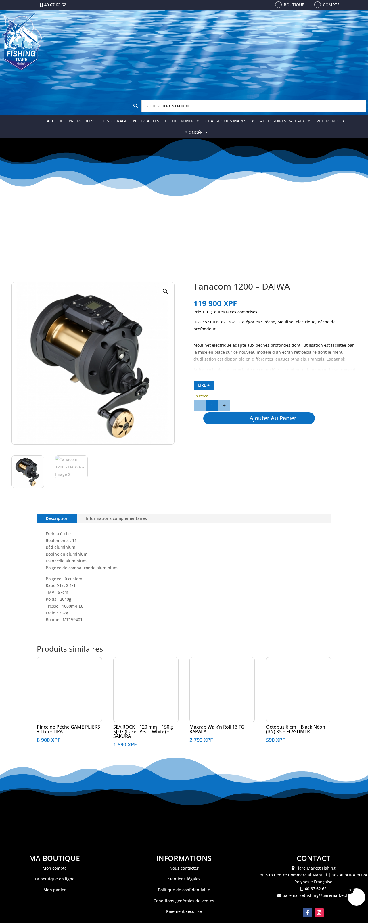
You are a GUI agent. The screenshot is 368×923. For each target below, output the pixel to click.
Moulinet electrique (296, 322)
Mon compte (55, 868)
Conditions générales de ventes (184, 900)
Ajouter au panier (273, 418)
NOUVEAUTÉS (146, 121)
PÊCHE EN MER (179, 121)
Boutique (294, 4)
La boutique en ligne (54, 879)
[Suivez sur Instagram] (319, 912)
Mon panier (54, 890)
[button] (165, 291)
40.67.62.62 (55, 4)
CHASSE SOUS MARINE (227, 121)
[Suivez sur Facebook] (307, 912)
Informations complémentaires (116, 518)
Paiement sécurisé (184, 911)
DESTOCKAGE (114, 121)
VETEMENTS (328, 121)
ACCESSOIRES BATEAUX (282, 121)
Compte (331, 4)
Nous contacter (184, 868)
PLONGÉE (193, 132)
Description (57, 518)
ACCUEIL (55, 121)
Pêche (269, 322)
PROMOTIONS (82, 121)
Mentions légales (184, 879)
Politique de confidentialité (184, 890)
